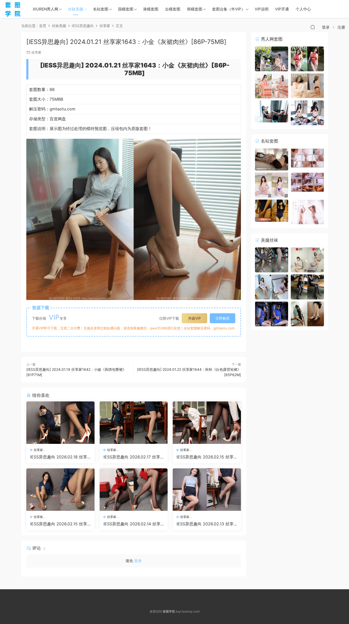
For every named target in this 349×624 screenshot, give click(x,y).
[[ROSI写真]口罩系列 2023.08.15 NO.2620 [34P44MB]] (271, 159)
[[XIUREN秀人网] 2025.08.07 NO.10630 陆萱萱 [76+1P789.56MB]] (271, 58)
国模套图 (125, 9)
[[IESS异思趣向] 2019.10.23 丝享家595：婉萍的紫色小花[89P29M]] (271, 286)
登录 (138, 560)
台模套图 (172, 9)
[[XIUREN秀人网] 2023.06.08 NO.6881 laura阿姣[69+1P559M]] (307, 112)
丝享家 (36, 52)
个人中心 (303, 9)
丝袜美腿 (75, 9)
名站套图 (100, 9)
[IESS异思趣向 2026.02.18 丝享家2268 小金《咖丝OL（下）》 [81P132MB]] (60, 422)
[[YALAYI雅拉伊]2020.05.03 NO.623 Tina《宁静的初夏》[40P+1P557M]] (307, 211)
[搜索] (312, 27)
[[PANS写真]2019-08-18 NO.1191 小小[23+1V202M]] (271, 184)
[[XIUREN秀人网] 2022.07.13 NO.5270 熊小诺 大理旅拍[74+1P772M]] (271, 85)
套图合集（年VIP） (228, 9)
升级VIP (194, 318)
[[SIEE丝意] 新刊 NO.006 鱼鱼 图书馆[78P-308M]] (271, 259)
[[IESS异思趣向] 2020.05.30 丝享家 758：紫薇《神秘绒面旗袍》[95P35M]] (307, 286)
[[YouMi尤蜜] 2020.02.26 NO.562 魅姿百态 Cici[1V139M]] (307, 157)
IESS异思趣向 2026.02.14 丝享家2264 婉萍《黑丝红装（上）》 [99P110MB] (131, 523)
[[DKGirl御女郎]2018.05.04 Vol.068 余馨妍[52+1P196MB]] (271, 111)
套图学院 (169, 611)
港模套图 (150, 9)
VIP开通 (282, 9)
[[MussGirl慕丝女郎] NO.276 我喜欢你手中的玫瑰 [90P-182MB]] (307, 259)
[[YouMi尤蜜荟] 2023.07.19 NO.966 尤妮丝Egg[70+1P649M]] (307, 58)
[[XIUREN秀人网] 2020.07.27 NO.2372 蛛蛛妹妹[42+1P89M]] (307, 85)
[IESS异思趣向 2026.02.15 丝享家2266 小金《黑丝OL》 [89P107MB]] (207, 422)
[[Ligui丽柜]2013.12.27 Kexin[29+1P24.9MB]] (271, 313)
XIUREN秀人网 (45, 9)
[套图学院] (13, 9)
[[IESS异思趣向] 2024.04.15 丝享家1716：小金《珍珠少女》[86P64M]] (307, 313)
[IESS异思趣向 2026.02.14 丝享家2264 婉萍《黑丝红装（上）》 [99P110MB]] (134, 489)
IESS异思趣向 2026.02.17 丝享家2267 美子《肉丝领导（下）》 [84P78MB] (133, 456)
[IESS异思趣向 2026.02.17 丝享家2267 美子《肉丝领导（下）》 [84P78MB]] (134, 422)
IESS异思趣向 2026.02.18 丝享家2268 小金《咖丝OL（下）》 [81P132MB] (59, 456)
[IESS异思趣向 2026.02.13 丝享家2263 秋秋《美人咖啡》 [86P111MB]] (207, 489)
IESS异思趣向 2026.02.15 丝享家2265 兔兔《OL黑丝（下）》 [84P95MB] (59, 523)
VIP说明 (262, 9)
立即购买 (222, 318)
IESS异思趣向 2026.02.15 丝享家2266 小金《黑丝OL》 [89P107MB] (207, 456)
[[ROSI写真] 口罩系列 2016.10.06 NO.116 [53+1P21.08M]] (271, 210)
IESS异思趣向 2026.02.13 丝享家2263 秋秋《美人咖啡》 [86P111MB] (206, 523)
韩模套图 (194, 9)
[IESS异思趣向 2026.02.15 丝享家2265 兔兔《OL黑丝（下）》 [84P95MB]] (60, 489)
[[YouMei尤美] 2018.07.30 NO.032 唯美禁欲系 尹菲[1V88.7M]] (307, 182)
